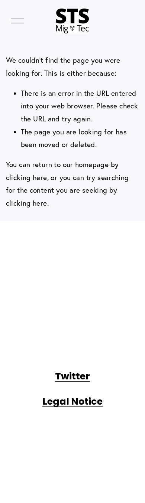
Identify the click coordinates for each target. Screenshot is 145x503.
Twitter (72, 376)
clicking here (26, 177)
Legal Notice (72, 401)
